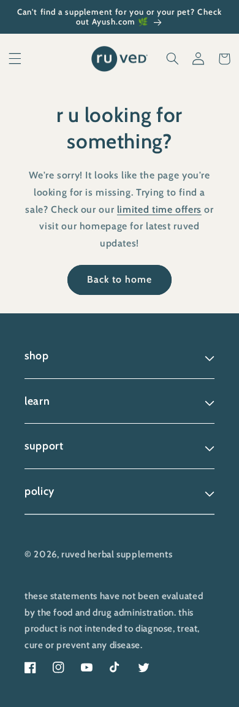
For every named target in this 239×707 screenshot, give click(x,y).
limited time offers (159, 209)
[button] (15, 59)
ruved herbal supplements (116, 554)
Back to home (120, 279)
